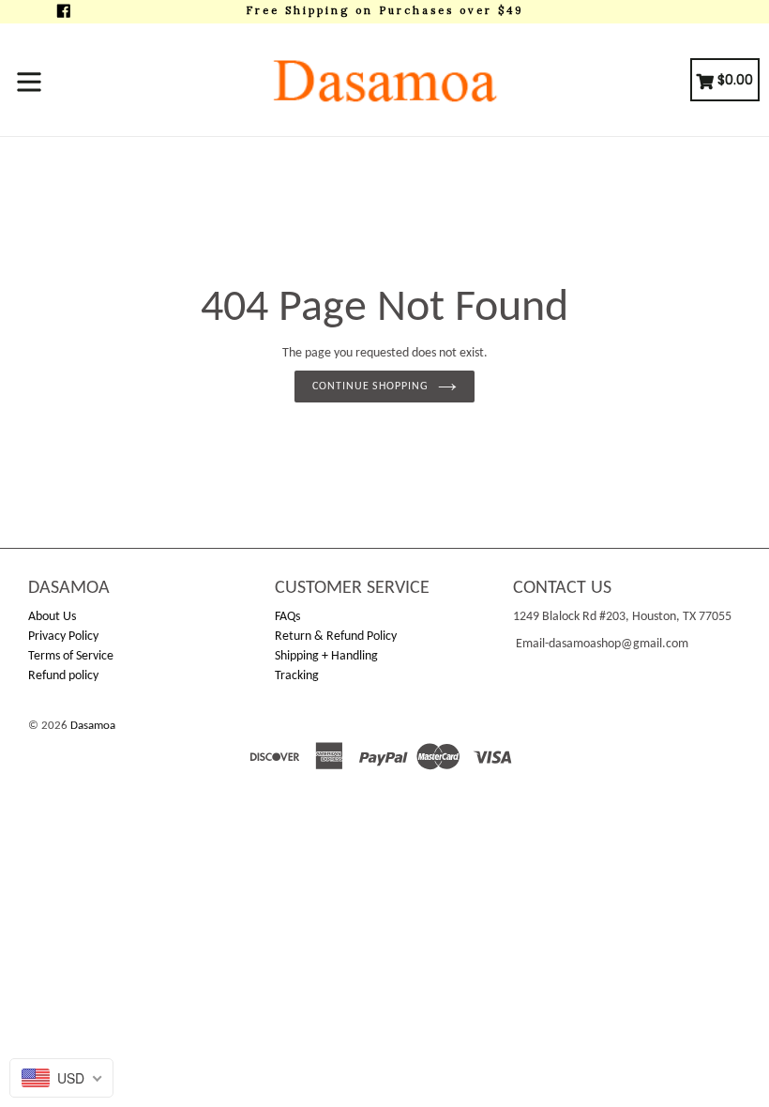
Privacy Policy (63, 636)
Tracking (297, 676)
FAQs (287, 617)
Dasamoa (92, 726)
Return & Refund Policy (336, 636)
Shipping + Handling (326, 656)
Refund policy (63, 676)
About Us (52, 617)
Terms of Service (70, 656)
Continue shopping (370, 386)
